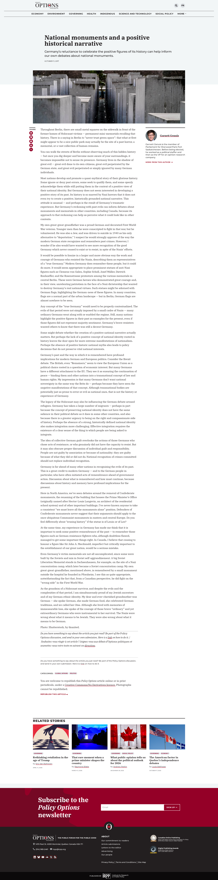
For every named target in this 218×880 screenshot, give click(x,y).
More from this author (158, 162)
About (105, 836)
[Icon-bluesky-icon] (31, 137)
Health (91, 14)
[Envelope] (31, 141)
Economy (38, 14)
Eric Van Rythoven (44, 764)
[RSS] (55, 857)
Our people (106, 855)
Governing (76, 14)
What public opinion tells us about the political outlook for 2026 (128, 760)
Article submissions (110, 844)
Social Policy (164, 14)
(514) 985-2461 (42, 849)
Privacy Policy (107, 862)
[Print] (31, 145)
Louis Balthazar (159, 767)
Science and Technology (135, 14)
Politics (73, 673)
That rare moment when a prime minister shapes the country (88, 760)
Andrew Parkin (120, 767)
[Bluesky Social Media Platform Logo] (39, 857)
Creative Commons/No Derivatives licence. (90, 685)
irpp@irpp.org (59, 849)
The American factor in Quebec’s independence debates (164, 760)
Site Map (142, 862)
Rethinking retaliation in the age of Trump (50, 759)
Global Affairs (61, 673)
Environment (56, 14)
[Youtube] (43, 857)
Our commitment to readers (115, 840)
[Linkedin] (31, 133)
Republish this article (53, 694)
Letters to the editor (111, 848)
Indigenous (107, 14)
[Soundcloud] (47, 857)
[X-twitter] (31, 149)
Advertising (107, 851)
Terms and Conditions (126, 862)
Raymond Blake (82, 767)
